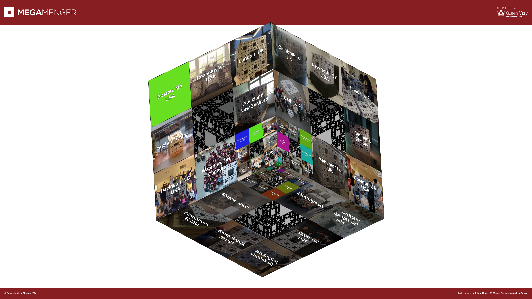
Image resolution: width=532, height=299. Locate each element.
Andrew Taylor (520, 293)
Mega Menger (24, 293)
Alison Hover (481, 293)
